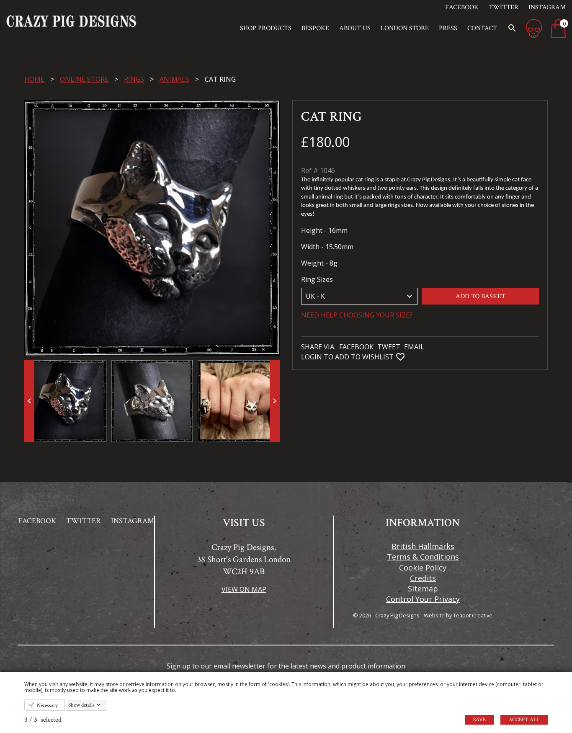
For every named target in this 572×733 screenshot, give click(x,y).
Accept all (524, 719)
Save (479, 719)
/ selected (43, 719)
